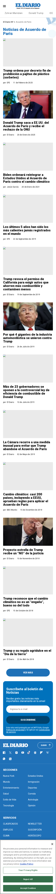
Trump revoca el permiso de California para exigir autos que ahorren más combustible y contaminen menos (26, 284)
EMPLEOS (8, 829)
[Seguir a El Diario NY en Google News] (35, 753)
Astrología (33, 799)
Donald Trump (36, 13)
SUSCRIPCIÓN (35, 829)
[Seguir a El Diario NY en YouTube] (23, 753)
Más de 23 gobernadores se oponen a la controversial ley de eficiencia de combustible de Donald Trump (26, 392)
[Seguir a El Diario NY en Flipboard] (41, 753)
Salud (6, 793)
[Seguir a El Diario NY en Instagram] (16, 753)
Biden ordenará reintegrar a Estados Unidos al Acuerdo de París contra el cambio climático (26, 178)
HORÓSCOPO (34, 835)
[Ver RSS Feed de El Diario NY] (10, 759)
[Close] (52, 844)
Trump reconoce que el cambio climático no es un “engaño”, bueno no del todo (25, 602)
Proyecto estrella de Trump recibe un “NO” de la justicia (23, 551)
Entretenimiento (11, 788)
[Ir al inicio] (15, 745)
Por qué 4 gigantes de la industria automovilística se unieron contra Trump (27, 338)
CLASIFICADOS (10, 824)
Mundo (6, 782)
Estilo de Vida (9, 799)
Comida (32, 793)
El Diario (10, 135)
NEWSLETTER (35, 824)
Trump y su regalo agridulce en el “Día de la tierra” (27, 652)
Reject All (28, 879)
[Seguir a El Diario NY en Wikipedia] (47, 753)
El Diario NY (8, 22)
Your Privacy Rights (28, 870)
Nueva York (8, 776)
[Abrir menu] (4, 6)
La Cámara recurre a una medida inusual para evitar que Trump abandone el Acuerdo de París (26, 445)
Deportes (32, 788)
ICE (51, 13)
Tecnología (8, 805)
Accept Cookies (28, 888)
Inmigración (34, 782)
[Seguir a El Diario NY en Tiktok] (29, 753)
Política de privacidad (15, 730)
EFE (8, 83)
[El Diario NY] (28, 6)
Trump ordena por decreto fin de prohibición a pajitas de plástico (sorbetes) (27, 74)
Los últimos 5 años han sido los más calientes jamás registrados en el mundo (27, 230)
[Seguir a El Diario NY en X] (10, 753)
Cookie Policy (26, 864)
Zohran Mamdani (14, 13)
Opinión (31, 805)
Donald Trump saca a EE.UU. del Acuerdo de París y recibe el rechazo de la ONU (26, 126)
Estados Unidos (35, 776)
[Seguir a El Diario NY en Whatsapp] (4, 759)
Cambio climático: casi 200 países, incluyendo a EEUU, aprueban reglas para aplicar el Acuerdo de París (25, 499)
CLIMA (6, 835)
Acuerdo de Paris (23, 22)
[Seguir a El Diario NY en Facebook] (4, 753)
